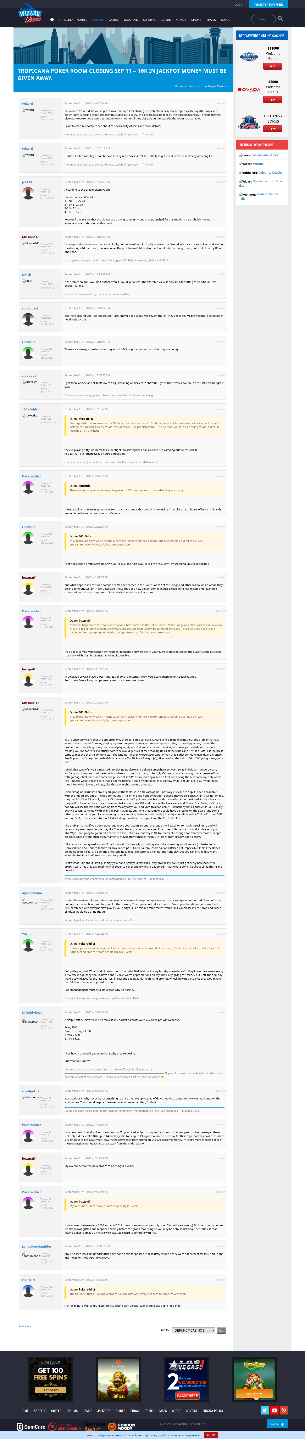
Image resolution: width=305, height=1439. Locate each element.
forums (98, 19)
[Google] (284, 1410)
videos (181, 19)
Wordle (258, 164)
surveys (149, 19)
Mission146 (30, 237)
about (176, 1411)
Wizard (27, 103)
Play (273, 66)
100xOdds (30, 409)
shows (196, 19)
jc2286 (27, 182)
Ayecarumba (32, 893)
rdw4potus (30, 1091)
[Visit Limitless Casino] (50, 1379)
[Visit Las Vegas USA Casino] (186, 1379)
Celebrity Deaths (270, 172)
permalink (221, 103)
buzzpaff (28, 577)
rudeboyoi (30, 308)
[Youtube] (274, 1410)
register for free (268, 4)
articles (40, 1411)
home (25, 1411)
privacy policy (213, 1411)
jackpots (131, 19)
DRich (26, 274)
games (114, 19)
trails (211, 19)
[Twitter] (265, 1410)
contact (191, 1411)
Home (179, 86)
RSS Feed (27, 1326)
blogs (225, 19)
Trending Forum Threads (256, 145)
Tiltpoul (28, 934)
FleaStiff (28, 1280)
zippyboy (29, 375)
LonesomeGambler (36, 1246)
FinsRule (28, 342)
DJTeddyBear (32, 1012)
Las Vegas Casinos (215, 86)
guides (166, 19)
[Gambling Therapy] (121, 1426)
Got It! (211, 1435)
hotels (82, 19)
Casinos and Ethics (264, 155)
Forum (192, 86)
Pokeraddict (31, 476)
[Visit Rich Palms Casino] (118, 1379)
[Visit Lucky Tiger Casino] (254, 1379)
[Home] (51, 20)
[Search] (280, 19)
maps (163, 1411)
